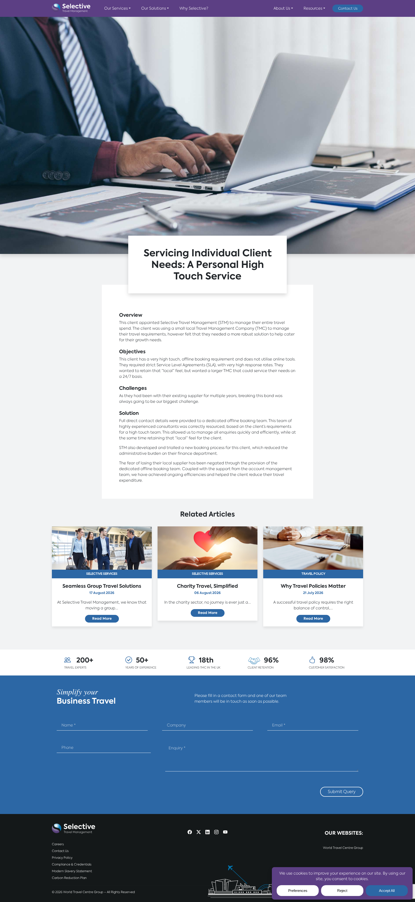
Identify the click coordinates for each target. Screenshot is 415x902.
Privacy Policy (62, 858)
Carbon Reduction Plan (69, 878)
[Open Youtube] (225, 833)
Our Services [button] (116, 8)
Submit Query (341, 791)
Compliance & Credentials (72, 864)
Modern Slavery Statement (72, 871)
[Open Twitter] (198, 833)
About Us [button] (282, 8)
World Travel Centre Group (343, 848)
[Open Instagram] (216, 833)
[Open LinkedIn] (207, 833)
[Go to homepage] (71, 8)
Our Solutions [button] (153, 8)
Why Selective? (193, 8)
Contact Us (347, 8)
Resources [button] (313, 8)
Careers (58, 844)
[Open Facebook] (190, 833)
